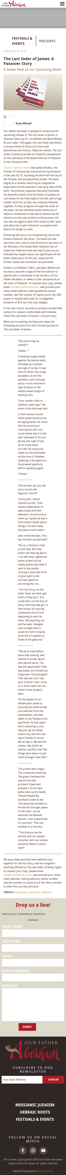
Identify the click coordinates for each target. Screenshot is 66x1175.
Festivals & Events (22, 41)
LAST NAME (11, 941)
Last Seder (34, 892)
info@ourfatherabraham (25, 287)
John (24, 892)
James (17, 892)
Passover (47, 892)
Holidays (43, 41)
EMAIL (7, 956)
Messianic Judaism (34, 1105)
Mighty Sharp (45, 1171)
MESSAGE (9, 986)
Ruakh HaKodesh (29, 225)
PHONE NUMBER (15, 971)
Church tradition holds (17, 167)
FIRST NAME (12, 927)
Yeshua (20, 171)
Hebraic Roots (35, 1112)
